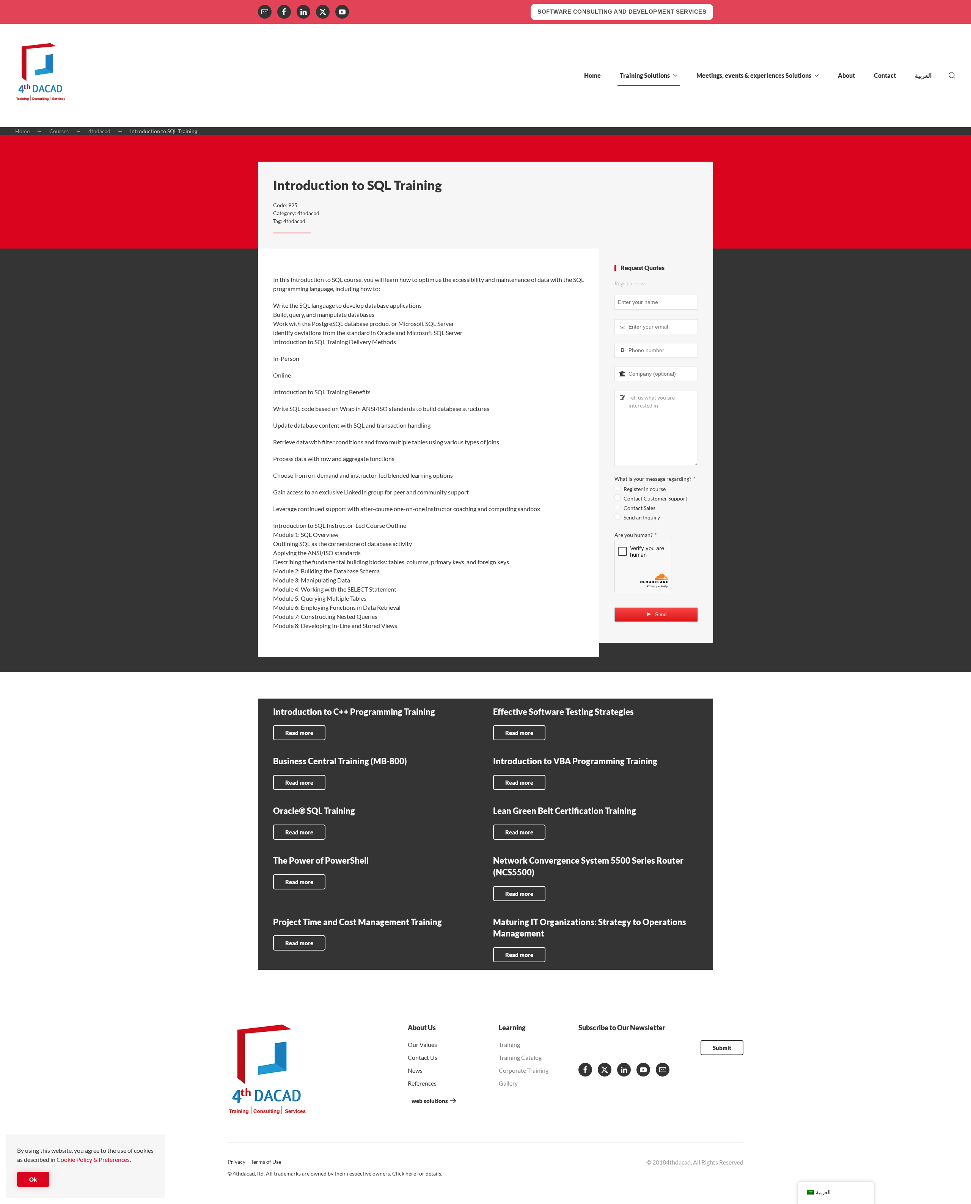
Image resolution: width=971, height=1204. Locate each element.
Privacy (236, 1161)
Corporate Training (523, 1070)
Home (592, 75)
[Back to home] (40, 75)
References (422, 1083)
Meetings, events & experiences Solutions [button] (753, 75)
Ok (33, 1179)
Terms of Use (266, 1161)
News (415, 1070)
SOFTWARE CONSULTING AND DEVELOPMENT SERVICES (621, 11)
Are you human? (635, 535)
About (846, 75)
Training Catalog (520, 1057)
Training (509, 1044)
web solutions (430, 1100)
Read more (299, 732)
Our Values (422, 1044)
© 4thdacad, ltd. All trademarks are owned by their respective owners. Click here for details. (335, 1173)
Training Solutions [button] (645, 75)
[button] (952, 75)
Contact (885, 75)
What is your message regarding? (654, 478)
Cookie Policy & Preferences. (94, 1159)
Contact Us (422, 1057)
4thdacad (308, 213)
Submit (722, 1047)
